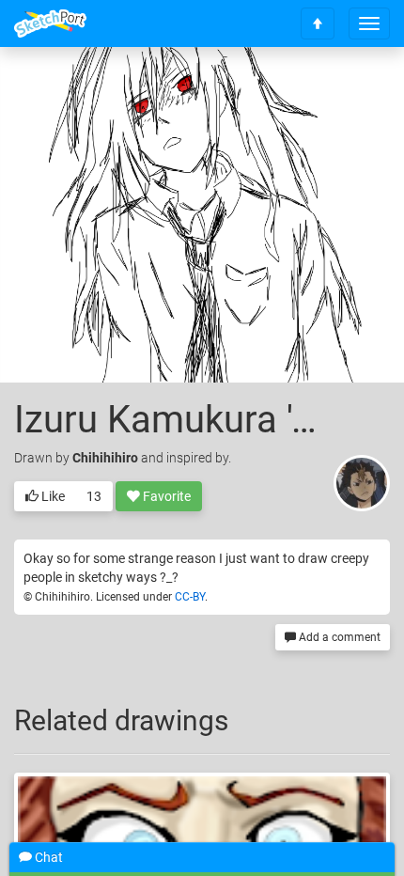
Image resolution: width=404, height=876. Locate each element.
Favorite (165, 496)
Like (52, 496)
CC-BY (190, 596)
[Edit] (302, 91)
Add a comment (338, 637)
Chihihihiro (105, 457)
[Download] (352, 91)
